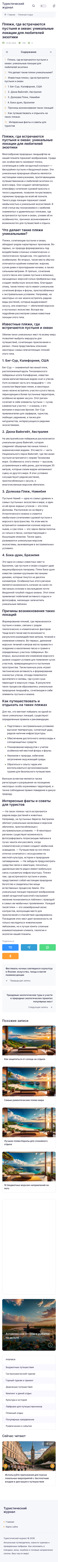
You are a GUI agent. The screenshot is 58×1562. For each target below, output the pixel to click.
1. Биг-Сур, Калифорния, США (25, 86)
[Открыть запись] (29, 1044)
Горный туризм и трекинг (19, 1380)
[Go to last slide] (5, 1466)
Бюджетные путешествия (20, 1367)
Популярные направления (20, 1419)
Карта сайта (12, 1527)
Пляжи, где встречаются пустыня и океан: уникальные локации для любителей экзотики (26, 63)
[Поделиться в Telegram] (29, 947)
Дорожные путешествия (19, 1386)
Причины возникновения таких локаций (30, 107)
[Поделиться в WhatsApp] (47, 947)
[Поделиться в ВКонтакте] (10, 947)
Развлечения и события (19, 1426)
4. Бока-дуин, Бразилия (21, 102)
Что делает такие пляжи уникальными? (30, 72)
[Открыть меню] (54, 5)
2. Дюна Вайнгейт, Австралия (24, 91)
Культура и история (16, 1399)
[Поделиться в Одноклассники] (10, 956)
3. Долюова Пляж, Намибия (24, 97)
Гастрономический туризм (20, 1373)
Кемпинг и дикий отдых (19, 1393)
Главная (10, 1522)
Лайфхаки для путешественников (24, 1406)
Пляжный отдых (14, 1413)
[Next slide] (50, 1345)
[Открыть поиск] (33, 5)
